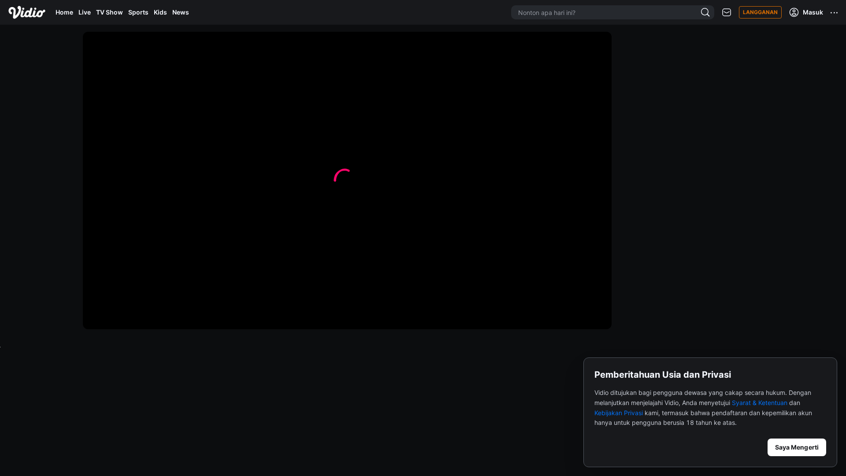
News (180, 12)
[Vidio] (27, 12)
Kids (160, 12)
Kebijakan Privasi (618, 412)
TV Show (109, 12)
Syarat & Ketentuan (759, 402)
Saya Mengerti (797, 447)
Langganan (760, 12)
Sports (138, 12)
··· (834, 12)
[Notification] (726, 12)
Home (64, 12)
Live (84, 12)
